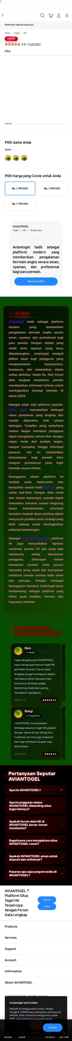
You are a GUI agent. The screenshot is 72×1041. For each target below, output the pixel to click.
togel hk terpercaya (35, 538)
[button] (50, 15)
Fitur (8, 51)
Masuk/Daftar (36, 281)
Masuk (46, 899)
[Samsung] (11, 15)
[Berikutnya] (68, 93)
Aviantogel (16, 321)
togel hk (49, 487)
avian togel (18, 410)
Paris (28, 648)
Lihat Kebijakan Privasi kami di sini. (34, 1018)
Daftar (46, 906)
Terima (52, 1027)
